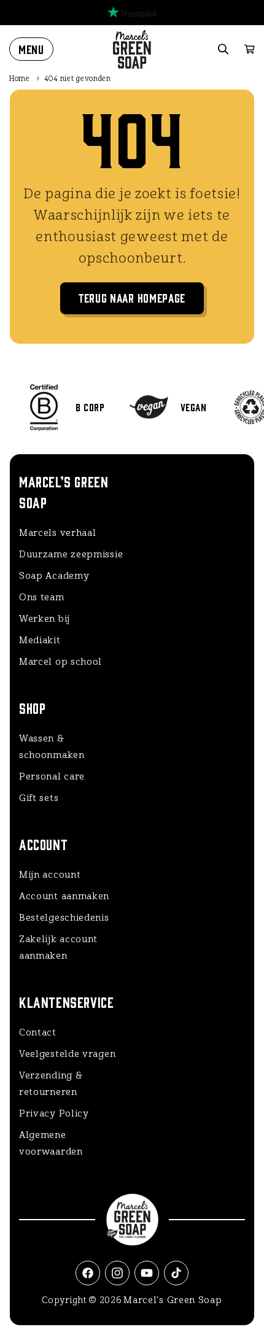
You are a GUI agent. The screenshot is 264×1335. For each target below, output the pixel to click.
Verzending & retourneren (50, 1083)
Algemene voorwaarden (51, 1143)
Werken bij (44, 618)
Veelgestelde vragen (67, 1053)
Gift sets (38, 797)
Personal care (52, 776)
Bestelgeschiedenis (64, 917)
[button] (31, 49)
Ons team (41, 597)
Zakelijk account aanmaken (58, 947)
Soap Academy (54, 575)
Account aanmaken (64, 896)
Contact (37, 1032)
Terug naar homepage (132, 297)
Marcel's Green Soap (172, 1300)
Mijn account (49, 874)
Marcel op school (60, 661)
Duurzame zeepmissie (71, 554)
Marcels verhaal (57, 532)
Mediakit (40, 640)
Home (19, 78)
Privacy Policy (54, 1113)
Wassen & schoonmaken (52, 746)
